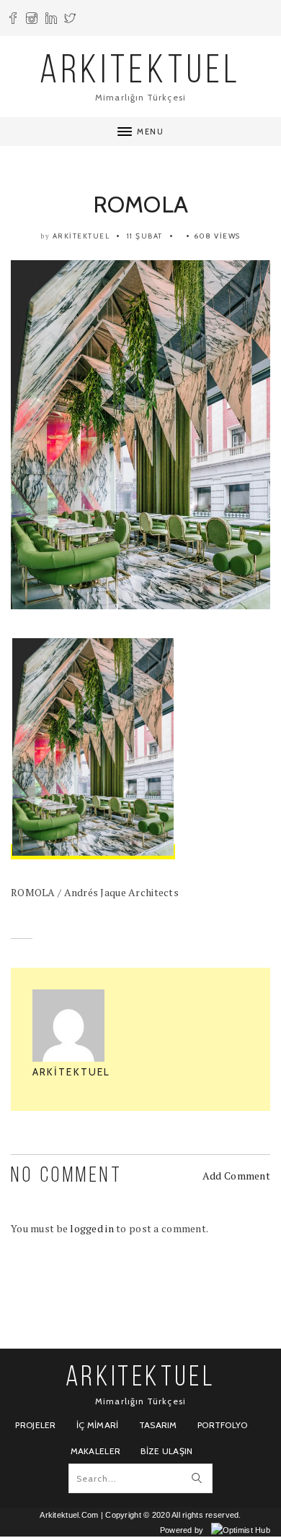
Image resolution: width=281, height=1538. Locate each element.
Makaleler (96, 1450)
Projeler (35, 1424)
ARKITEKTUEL (140, 73)
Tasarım (158, 1424)
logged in (92, 1228)
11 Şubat (145, 236)
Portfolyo (222, 1424)
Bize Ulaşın (166, 1450)
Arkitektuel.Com (69, 1515)
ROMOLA (141, 204)
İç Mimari (97, 1424)
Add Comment (236, 1175)
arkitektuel (81, 236)
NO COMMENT (66, 1176)
